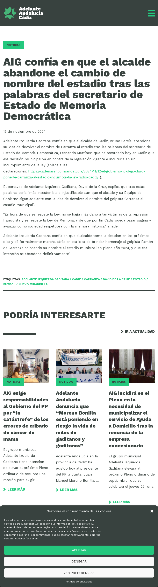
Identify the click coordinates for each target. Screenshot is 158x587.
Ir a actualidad (140, 332)
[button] (152, 511)
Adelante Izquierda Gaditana (45, 279)
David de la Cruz (116, 279)
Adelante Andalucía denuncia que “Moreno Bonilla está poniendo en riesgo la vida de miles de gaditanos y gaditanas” (77, 419)
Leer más (16, 489)
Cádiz (76, 279)
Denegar (79, 561)
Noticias (14, 45)
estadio (139, 279)
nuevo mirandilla (33, 284)
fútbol (9, 284)
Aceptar (79, 550)
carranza (92, 279)
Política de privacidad (79, 581)
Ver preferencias (79, 573)
